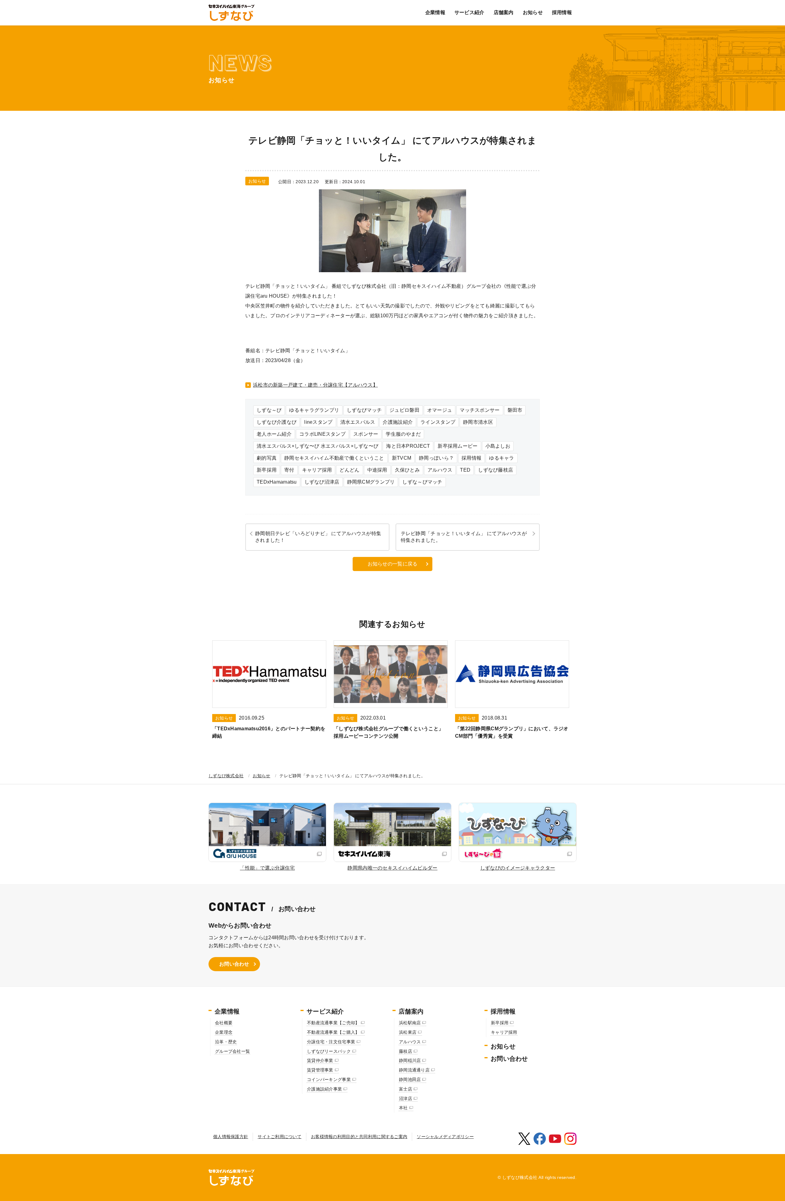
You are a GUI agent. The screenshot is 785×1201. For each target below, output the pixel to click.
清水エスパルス (357, 422)
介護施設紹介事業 (324, 1089)
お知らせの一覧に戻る (393, 563)
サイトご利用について (279, 1136)
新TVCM (401, 458)
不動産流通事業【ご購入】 (333, 1032)
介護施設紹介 (398, 422)
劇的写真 (267, 458)
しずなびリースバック (329, 1051)
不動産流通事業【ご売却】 (333, 1022)
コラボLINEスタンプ (322, 434)
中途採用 (377, 470)
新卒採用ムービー (457, 446)
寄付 (289, 470)
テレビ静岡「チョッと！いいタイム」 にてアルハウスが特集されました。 (464, 537)
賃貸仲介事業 (320, 1060)
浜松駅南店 (410, 1022)
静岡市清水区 (478, 422)
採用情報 (562, 12)
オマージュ (439, 410)
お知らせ (533, 12)
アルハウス (439, 470)
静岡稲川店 (410, 1060)
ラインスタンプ (437, 422)
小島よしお (497, 446)
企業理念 (223, 1032)
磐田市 (515, 410)
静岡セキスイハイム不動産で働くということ (334, 458)
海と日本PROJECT (408, 446)
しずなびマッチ (364, 410)
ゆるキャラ (501, 458)
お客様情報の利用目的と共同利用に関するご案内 (359, 1136)
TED (465, 470)
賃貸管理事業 (320, 1070)
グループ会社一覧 (232, 1051)
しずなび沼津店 (321, 482)
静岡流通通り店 (414, 1070)
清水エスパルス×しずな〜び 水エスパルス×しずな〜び (317, 446)
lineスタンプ (318, 422)
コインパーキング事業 (329, 1079)
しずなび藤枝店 (495, 470)
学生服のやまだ (403, 434)
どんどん (349, 470)
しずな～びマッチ (422, 482)
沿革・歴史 (226, 1041)
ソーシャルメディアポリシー (445, 1136)
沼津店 (405, 1098)
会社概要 (223, 1022)
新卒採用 (267, 470)
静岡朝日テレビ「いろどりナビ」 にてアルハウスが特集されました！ (318, 537)
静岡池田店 (410, 1079)
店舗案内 (504, 12)
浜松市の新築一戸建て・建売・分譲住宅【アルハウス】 (315, 385)
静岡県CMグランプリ (371, 482)
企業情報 (435, 12)
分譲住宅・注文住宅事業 (331, 1041)
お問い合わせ (234, 964)
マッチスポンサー (480, 410)
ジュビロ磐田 (404, 410)
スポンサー (365, 434)
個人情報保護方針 (230, 1136)
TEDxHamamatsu (277, 482)
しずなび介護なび (277, 422)
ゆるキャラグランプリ (314, 410)
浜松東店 (407, 1032)
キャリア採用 (317, 470)
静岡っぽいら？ (436, 458)
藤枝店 (405, 1051)
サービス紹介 (469, 12)
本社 (403, 1107)
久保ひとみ (407, 470)
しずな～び (269, 410)
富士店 (405, 1089)
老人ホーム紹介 (274, 434)
